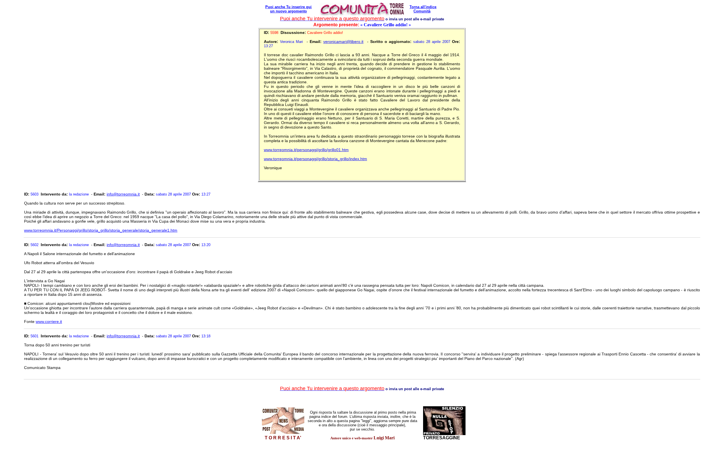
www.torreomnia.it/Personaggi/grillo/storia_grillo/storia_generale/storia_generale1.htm (100, 230)
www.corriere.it (49, 321)
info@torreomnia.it (123, 194)
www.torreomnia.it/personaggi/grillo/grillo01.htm (306, 149)
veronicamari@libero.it (343, 41)
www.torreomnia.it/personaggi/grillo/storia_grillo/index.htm (315, 159)
